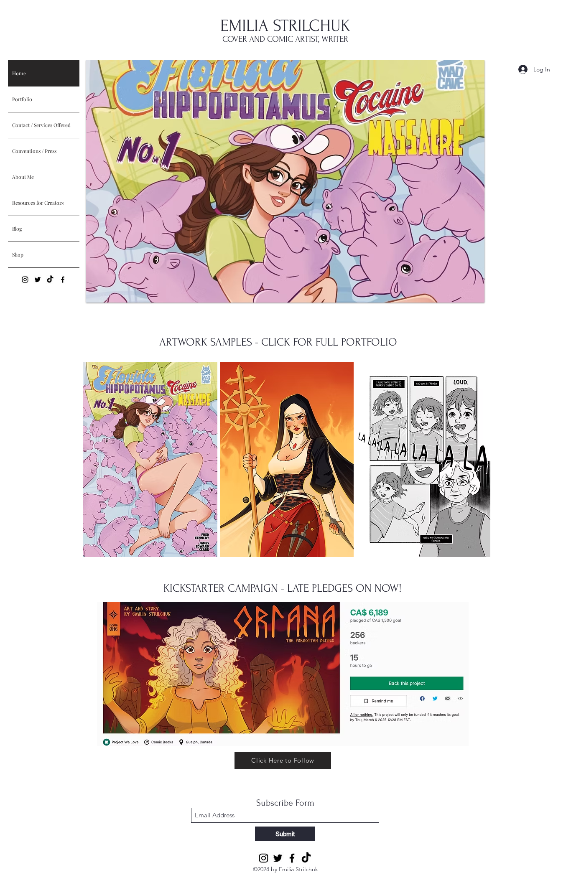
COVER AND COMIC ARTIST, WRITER (285, 39)
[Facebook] (63, 279)
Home (19, 73)
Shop (17, 254)
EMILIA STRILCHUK (285, 25)
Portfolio (22, 99)
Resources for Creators (38, 202)
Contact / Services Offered (41, 125)
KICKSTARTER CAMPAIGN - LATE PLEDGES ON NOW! (282, 588)
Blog (17, 228)
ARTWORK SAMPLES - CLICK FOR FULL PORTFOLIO (278, 342)
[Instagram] (25, 279)
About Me (23, 176)
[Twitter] (37, 279)
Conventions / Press (34, 151)
